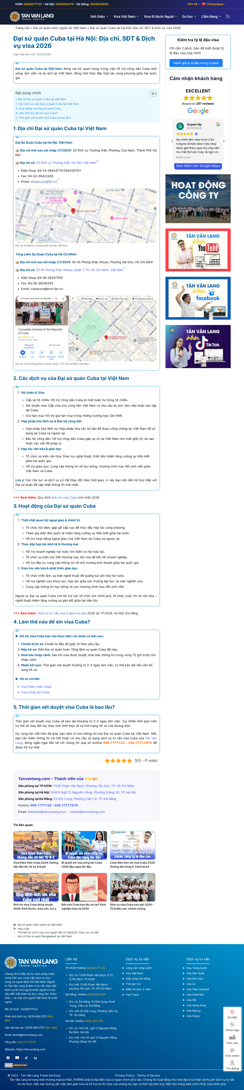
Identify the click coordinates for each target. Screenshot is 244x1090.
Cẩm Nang (209, 16)
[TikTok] (26, 1058)
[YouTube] (17, 1058)
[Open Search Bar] (230, 16)
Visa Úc (191, 983)
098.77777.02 (114, 743)
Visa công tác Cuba (35, 692)
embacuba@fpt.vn (44, 181)
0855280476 (64, 4)
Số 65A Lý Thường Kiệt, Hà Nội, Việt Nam (66, 163)
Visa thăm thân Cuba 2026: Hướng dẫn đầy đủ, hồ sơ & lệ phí (35, 864)
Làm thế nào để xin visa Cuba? (38, 113)
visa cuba (23, 928)
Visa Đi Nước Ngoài (159, 16)
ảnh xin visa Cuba (64, 497)
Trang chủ (22, 28)
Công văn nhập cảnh (139, 967)
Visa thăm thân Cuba (36, 687)
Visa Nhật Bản (195, 994)
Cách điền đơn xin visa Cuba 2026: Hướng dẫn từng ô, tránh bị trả (132, 864)
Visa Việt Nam (124, 16)
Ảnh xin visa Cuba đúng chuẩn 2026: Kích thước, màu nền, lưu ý (34, 906)
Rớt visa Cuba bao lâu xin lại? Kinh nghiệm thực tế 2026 (84, 906)
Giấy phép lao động (138, 978)
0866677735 (33, 4)
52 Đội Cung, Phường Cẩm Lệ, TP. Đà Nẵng (85, 799)
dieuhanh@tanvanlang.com (47, 812)
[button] (223, 141)
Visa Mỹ (191, 1000)
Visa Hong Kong (196, 1005)
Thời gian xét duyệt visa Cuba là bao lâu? (44, 117)
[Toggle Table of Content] (151, 93)
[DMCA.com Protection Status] (16, 1066)
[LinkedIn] (35, 1058)
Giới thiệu (97, 16)
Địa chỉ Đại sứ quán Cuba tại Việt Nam (42, 99)
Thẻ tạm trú (133, 983)
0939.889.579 (37, 1016)
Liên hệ (192, 4)
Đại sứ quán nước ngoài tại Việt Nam (59, 28)
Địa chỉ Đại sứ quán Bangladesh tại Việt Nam (45, 936)
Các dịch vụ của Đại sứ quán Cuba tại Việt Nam (48, 103)
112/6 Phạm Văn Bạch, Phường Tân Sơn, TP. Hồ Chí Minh (93, 786)
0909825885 (99, 4)
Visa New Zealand (197, 989)
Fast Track (132, 994)
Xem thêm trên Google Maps (198, 166)
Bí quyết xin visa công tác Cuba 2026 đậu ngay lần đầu (82, 864)
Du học (187, 16)
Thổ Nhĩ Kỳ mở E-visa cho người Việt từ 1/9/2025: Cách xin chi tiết (58, 932)
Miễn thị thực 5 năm (138, 989)
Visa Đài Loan (194, 978)
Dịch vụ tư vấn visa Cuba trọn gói (62, 613)
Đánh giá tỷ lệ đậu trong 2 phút (196, 63)
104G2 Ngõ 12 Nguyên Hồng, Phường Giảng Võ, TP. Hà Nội (93, 792)
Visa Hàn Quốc (195, 973)
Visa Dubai (193, 1016)
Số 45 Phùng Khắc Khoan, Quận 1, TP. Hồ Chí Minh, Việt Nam (80, 270)
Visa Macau (193, 1010)
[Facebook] (8, 1058)
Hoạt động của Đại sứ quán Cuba (39, 108)
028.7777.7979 (140, 743)
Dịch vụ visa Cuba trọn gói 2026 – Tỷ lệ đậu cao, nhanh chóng (132, 906)
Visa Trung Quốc (196, 967)
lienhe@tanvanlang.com (88, 812)
